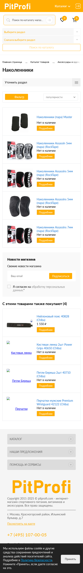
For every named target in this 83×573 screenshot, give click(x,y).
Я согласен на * (39, 288)
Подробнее (46, 128)
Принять (70, 559)
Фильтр (19, 97)
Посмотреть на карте (21, 523)
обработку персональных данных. (39, 288)
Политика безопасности (36, 560)
